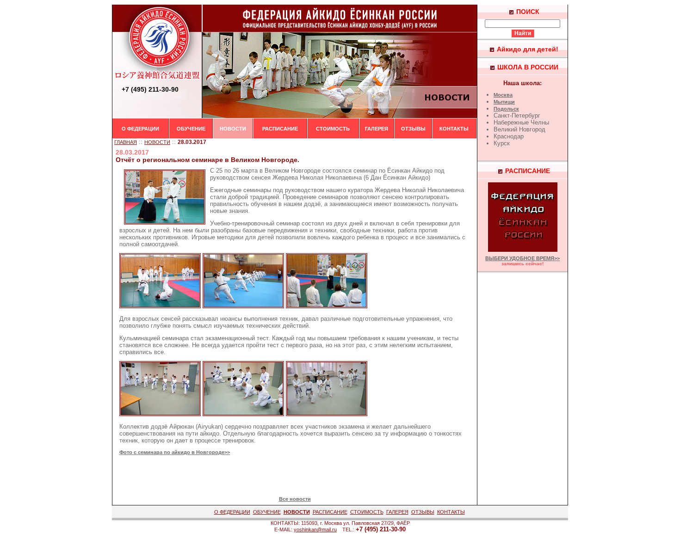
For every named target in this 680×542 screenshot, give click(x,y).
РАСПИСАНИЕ (280, 128)
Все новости (295, 499)
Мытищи (504, 102)
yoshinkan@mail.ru (315, 529)
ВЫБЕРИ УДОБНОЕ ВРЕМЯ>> (522, 258)
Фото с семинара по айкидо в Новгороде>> (174, 452)
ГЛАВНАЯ (125, 142)
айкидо (209, 433)
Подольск (506, 109)
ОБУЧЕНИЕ (191, 128)
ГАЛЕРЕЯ (376, 128)
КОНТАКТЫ (454, 128)
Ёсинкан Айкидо (410, 170)
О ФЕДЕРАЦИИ (140, 128)
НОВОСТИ (233, 128)
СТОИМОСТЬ (333, 128)
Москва (503, 95)
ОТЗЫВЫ (413, 128)
